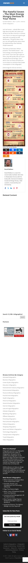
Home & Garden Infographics (11, 403)
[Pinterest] (6, 153)
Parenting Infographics (9, 419)
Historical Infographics (9, 401)
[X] (6, 150)
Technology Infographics (10, 432)
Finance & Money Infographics (11, 393)
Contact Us (21, 548)
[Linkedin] (19, 150)
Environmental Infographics (11, 390)
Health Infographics (8, 398)
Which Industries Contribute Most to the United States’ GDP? (14, 480)
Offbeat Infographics (9, 416)
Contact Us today (8, 470)
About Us (14, 548)
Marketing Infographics (9, 414)
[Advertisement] (14, 252)
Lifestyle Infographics (9, 411)
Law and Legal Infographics (11, 408)
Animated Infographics (9, 377)
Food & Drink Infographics (10, 395)
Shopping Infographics (9, 427)
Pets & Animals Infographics (11, 421)
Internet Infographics (9, 406)
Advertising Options (11, 550)
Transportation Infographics (11, 434)
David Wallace (8, 21)
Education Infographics (9, 385)
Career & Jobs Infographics (10, 382)
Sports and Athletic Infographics (12, 429)
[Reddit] (13, 153)
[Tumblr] (19, 153)
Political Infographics (9, 424)
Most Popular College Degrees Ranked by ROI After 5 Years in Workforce (13, 500)
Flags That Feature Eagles (11, 489)
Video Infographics (8, 440)
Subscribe (12, 525)
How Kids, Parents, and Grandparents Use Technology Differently (13, 485)
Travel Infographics (8, 437)
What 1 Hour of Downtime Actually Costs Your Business (14, 492)
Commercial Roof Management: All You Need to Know (14, 496)
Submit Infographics (10, 544)
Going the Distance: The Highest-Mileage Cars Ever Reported (13, 505)
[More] (6, 156)
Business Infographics (9, 380)
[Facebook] (13, 150)
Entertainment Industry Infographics (13, 388)
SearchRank (19, 558)
